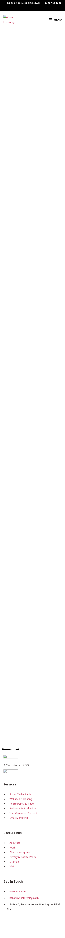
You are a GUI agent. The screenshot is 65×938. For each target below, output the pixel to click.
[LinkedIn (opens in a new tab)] (33, 8)
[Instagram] (19, 921)
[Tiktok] (41, 921)
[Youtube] (52, 921)
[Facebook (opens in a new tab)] (25, 8)
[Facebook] (7, 921)
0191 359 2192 (53, 3)
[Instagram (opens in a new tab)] (29, 8)
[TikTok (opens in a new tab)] (40, 8)
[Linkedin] (30, 921)
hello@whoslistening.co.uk (23, 3)
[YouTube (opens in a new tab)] (37, 8)
